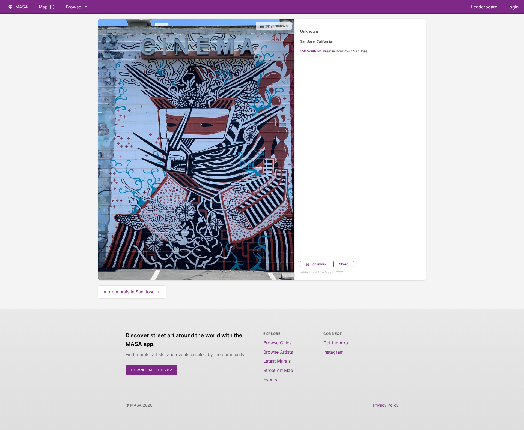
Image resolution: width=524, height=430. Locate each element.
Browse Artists (278, 352)
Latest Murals (277, 361)
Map (43, 7)
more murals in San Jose (129, 291)
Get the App (335, 342)
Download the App (151, 370)
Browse (73, 7)
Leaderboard (484, 7)
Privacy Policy (385, 405)
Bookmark (318, 264)
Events (270, 379)
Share (343, 264)
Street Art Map (278, 370)
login (513, 7)
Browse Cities (277, 342)
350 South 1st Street (315, 51)
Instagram (333, 352)
